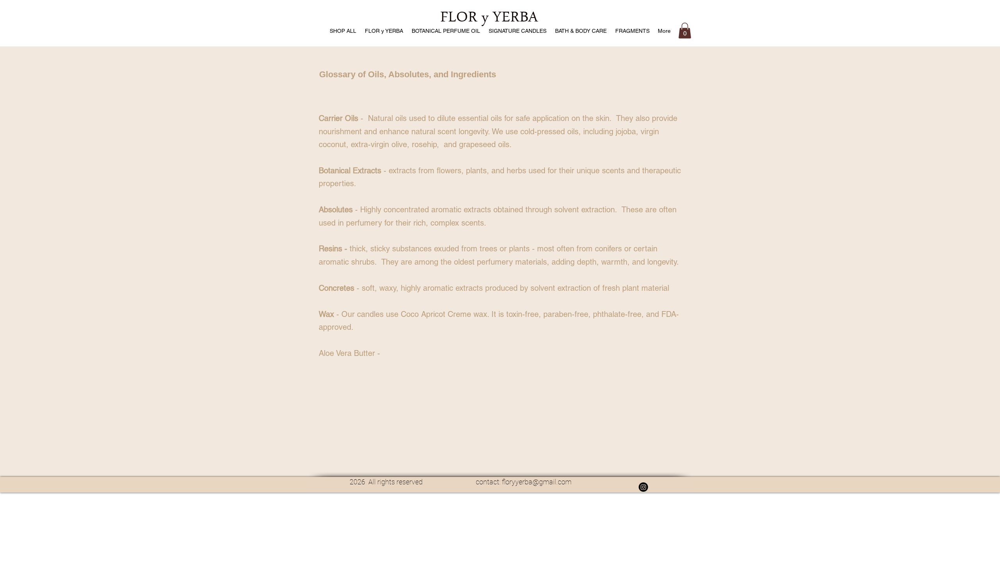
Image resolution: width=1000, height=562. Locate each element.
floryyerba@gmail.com (536, 482)
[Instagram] (643, 487)
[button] (684, 31)
